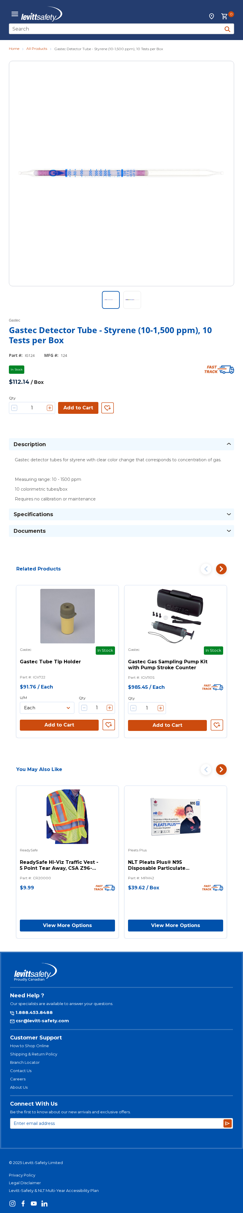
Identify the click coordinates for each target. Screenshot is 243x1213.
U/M (23, 697)
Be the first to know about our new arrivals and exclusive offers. (70, 1111)
